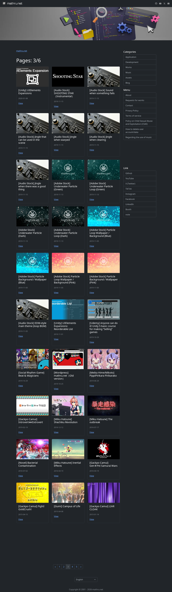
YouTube (130, 178)
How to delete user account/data (135, 131)
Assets (129, 77)
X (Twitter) (130, 183)
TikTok (129, 188)
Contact (129, 105)
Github (129, 173)
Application (131, 57)
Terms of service (133, 115)
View (20, 103)
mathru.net (21, 50)
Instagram (130, 194)
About (128, 95)
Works (129, 67)
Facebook (130, 199)
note (128, 214)
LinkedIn (130, 204)
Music (128, 72)
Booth (128, 209)
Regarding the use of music (139, 137)
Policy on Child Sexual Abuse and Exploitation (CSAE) (139, 122)
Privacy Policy (132, 110)
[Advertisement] (68, 543)
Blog (128, 82)
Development (132, 62)
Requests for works (135, 100)
